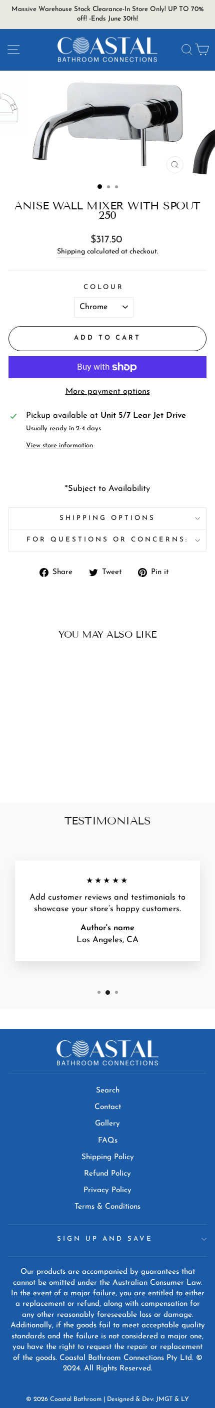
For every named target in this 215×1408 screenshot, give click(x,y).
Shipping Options (108, 518)
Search (108, 1090)
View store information (59, 445)
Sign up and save (105, 1239)
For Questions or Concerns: (107, 539)
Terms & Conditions (107, 1207)
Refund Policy (107, 1174)
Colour (104, 287)
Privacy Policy (108, 1190)
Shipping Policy (108, 1157)
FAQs (108, 1141)
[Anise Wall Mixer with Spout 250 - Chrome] (40, 768)
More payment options (108, 392)
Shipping (71, 251)
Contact (107, 1107)
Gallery (107, 1124)
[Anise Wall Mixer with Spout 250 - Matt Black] (52, 768)
